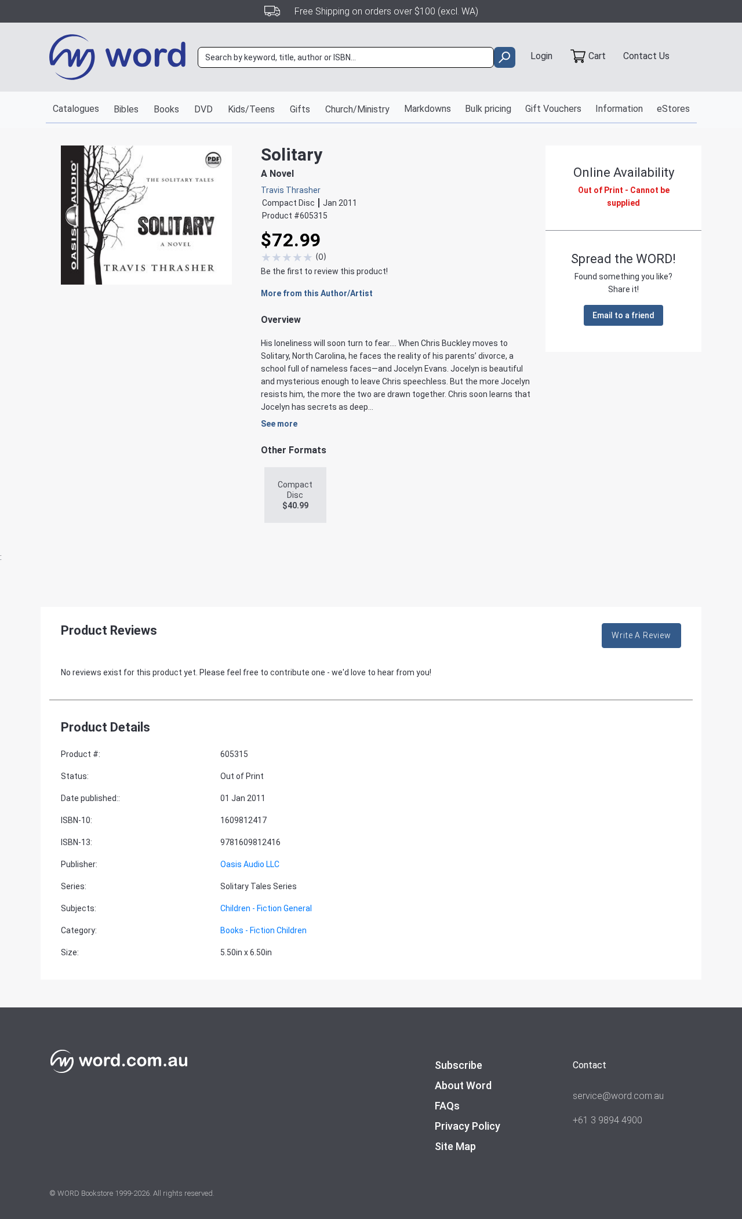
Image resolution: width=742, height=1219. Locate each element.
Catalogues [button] (76, 108)
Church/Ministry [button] (357, 109)
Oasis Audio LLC (249, 864)
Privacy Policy (467, 1126)
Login (541, 55)
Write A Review (641, 635)
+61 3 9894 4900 (607, 1120)
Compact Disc (295, 495)
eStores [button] (673, 108)
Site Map (455, 1146)
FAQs (447, 1106)
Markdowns (427, 108)
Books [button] (166, 109)
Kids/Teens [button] (251, 109)
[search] (504, 57)
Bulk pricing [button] (488, 108)
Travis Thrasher (291, 190)
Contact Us (646, 55)
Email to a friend (623, 315)
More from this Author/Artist (317, 293)
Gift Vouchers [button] (553, 108)
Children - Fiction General (266, 908)
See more (279, 423)
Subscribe (458, 1065)
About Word (463, 1085)
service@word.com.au (618, 1095)
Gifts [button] (300, 109)
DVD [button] (203, 109)
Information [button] (619, 108)
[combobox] (346, 57)
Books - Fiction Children (263, 930)
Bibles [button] (126, 109)
